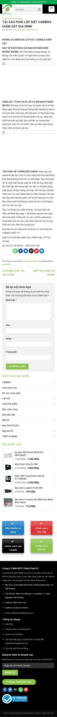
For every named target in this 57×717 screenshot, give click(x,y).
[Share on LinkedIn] (41, 250)
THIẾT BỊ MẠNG (9, 436)
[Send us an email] (15, 689)
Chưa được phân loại (12, 19)
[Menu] (52, 9)
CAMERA (6, 382)
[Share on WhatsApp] (15, 250)
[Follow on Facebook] (4, 689)
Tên (8, 325)
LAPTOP (6, 398)
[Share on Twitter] (25, 250)
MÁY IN (5, 420)
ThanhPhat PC (31, 30)
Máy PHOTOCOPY (10, 425)
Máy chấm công (10, 409)
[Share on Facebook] (20, 250)
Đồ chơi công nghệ (11, 393)
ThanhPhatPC (28, 713)
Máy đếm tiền (8, 414)
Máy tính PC (8, 431)
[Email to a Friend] (31, 250)
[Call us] (20, 689)
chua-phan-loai (9, 387)
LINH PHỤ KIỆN (9, 404)
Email (8, 338)
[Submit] (39, 10)
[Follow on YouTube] (26, 689)
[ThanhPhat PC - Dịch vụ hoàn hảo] (7, 9)
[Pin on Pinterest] (36, 250)
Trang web (11, 352)
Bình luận (11, 300)
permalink (6, 264)
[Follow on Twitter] (10, 689)
